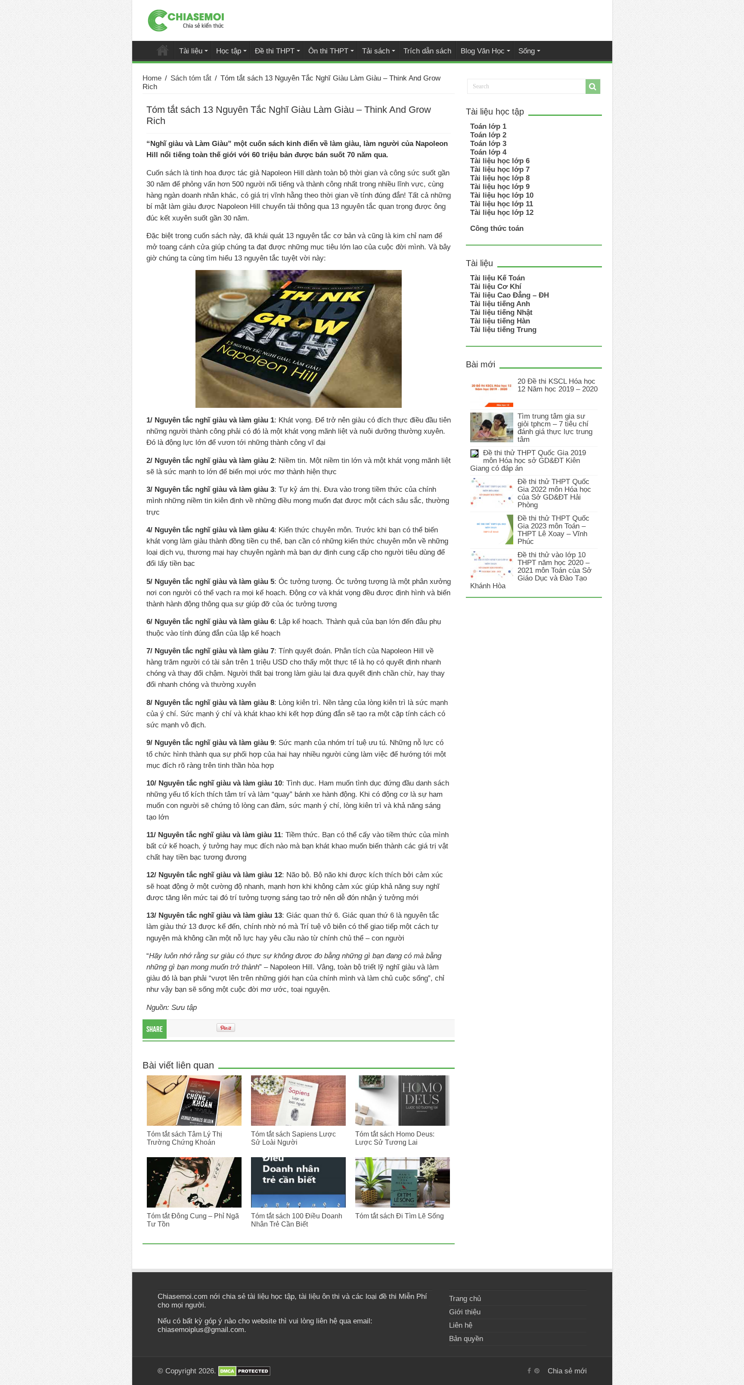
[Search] (593, 86)
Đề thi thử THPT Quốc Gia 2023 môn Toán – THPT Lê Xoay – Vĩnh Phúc (553, 530)
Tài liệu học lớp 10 (501, 195)
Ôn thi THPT (328, 51)
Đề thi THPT (274, 51)
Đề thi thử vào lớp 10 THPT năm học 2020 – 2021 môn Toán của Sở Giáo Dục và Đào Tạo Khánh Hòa (531, 570)
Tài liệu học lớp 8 (500, 178)
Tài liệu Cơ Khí (495, 287)
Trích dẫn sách (427, 51)
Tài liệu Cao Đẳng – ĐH (509, 295)
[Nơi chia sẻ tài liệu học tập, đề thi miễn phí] (186, 19)
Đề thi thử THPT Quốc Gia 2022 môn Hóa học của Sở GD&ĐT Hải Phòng (554, 493)
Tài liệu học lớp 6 (500, 161)
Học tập (228, 51)
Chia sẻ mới (163, 50)
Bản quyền (466, 1339)
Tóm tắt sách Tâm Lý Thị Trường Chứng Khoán (184, 1138)
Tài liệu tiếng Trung (503, 330)
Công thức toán (497, 228)
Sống (526, 51)
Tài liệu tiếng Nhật (501, 312)
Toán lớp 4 (488, 152)
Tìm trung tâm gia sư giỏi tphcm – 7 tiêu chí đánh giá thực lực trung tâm (555, 428)
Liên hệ (460, 1325)
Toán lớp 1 (488, 126)
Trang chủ (465, 1299)
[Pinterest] (536, 1371)
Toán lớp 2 (488, 135)
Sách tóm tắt (190, 78)
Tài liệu (190, 51)
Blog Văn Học (483, 51)
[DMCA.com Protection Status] (244, 1371)
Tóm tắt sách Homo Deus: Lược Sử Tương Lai (394, 1138)
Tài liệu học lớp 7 (500, 169)
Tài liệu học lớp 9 (500, 187)
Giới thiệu (464, 1312)
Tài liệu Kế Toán (497, 278)
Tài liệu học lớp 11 (501, 204)
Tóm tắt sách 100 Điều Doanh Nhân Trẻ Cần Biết (296, 1220)
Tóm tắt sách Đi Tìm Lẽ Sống (399, 1216)
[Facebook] (529, 1371)
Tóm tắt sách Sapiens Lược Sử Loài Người (293, 1138)
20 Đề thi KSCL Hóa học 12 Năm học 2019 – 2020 (558, 385)
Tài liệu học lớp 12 (501, 212)
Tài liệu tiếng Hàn (500, 321)
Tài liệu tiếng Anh (500, 304)
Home (152, 78)
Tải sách (376, 51)
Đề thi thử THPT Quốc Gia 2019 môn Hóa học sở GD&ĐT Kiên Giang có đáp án (528, 460)
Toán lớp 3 (488, 144)
